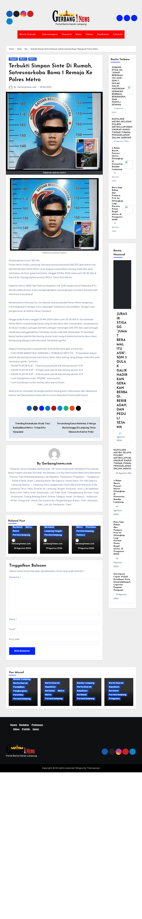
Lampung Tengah (53, 531)
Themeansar (93, 768)
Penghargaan (20, 691)
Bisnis (79, 34)
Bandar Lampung (21, 679)
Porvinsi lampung (21, 535)
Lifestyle (118, 34)
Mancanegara (50, 34)
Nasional (66, 34)
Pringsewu (114, 698)
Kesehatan (103, 34)
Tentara (80, 535)
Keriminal (17, 527)
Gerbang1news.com (26, 87)
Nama (13, 619)
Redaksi (24, 724)
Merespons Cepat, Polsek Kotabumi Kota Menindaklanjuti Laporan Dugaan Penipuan (121, 582)
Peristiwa (91, 527)
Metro (23, 59)
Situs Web (14, 639)
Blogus (79, 768)
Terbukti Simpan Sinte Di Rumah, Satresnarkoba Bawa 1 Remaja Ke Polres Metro (50, 73)
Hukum (89, 34)
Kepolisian (50, 687)
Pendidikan (18, 687)
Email (12, 629)
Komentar (15, 577)
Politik (26, 729)
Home (13, 724)
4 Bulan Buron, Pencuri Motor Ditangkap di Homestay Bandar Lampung (117, 159)
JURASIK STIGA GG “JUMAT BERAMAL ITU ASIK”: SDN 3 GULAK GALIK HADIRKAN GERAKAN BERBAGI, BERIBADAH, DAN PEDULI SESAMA (119, 86)
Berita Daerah (28, 34)
